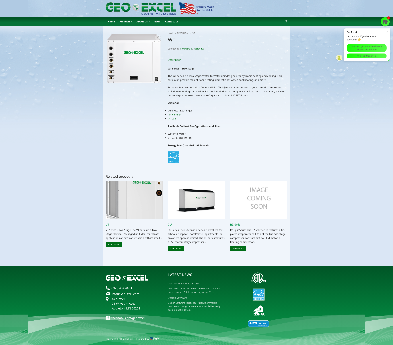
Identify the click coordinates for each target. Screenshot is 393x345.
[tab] (174, 59)
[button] (158, 37)
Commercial (186, 48)
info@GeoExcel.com (125, 294)
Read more (113, 244)
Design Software (177, 297)
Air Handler (174, 114)
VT (107, 224)
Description (174, 59)
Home (170, 33)
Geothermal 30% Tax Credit (183, 283)
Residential (183, 33)
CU (170, 224)
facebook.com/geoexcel (128, 318)
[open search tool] (286, 21)
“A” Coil (172, 118)
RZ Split (235, 224)
